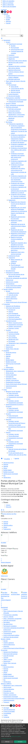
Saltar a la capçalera (8, 1)
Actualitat (7, 459)
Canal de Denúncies (9, 709)
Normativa (6, 622)
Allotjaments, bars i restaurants (12, 685)
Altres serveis (7, 687)
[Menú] (1, 38)
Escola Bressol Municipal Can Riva (5, 596)
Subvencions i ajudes (9, 631)
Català (8, 16)
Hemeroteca (7, 477)
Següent (8, 562)
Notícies (5, 464)
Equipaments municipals (10, 696)
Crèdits (5, 715)
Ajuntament (4, 607)
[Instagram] (10, 11)
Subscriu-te (4, 576)
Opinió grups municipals (10, 474)
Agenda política (8, 525)
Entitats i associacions (9, 695)
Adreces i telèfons (6, 683)
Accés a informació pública (11, 635)
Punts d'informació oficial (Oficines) (13, 648)
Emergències (7, 691)
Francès (8, 23)
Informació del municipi (10, 654)
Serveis (5, 641)
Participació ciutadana (9, 626)
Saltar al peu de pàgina (9, 6)
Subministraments (8, 700)
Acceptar (20, 741)
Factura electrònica (9, 644)
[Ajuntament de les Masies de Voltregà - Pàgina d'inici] (10, 31)
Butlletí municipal (8, 472)
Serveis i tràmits (5, 639)
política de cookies (16, 736)
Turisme (5, 657)
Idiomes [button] (5, 14)
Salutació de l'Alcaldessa (10, 652)
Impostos (6, 646)
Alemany (8, 21)
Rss (4, 475)
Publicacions (7, 529)
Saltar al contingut (7, 3)
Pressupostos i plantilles (10, 615)
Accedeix (3, 542)
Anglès (8, 19)
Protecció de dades (9, 711)
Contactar (4, 9)
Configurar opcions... (6, 738)
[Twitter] (2, 11)
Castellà (8, 18)
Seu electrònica (7, 624)
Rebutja (7, 741)
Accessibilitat (7, 713)
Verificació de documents (10, 637)
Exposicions (6, 661)
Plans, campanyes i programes (12, 618)
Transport (6, 702)
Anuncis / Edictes (8, 617)
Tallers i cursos (7, 659)
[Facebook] (5, 11)
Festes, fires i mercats (9, 663)
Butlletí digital (7, 470)
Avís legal (6, 708)
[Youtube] (8, 11)
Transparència (7, 633)
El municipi (4, 650)
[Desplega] (11, 459)
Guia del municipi (8, 656)
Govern (5, 609)
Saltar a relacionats (8, 4)
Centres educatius (8, 689)
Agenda (16, 458)
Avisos (5, 468)
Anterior (3, 562)
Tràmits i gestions (8, 643)
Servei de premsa (8, 462)
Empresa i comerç (8, 693)
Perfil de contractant (9, 620)
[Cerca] (21, 35)
